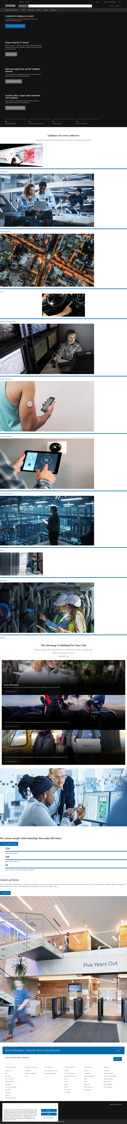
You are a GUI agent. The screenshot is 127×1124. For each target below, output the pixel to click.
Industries (46, 9)
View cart (117, 5)
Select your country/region (109, 1)
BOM (112, 5)
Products (23, 9)
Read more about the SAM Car (11, 726)
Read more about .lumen (10, 691)
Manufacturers (31, 9)
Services (38, 9)
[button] (90, 6)
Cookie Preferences (48, 1117)
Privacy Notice (19, 1118)
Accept (48, 1110)
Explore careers (5, 893)
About (28, 1)
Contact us (117, 1059)
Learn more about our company (9, 843)
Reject (48, 1114)
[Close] (55, 1105)
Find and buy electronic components (15, 26)
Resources (54, 9)
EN (120, 1)
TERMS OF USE (28, 1118)
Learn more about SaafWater (11, 761)
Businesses (21, 1)
